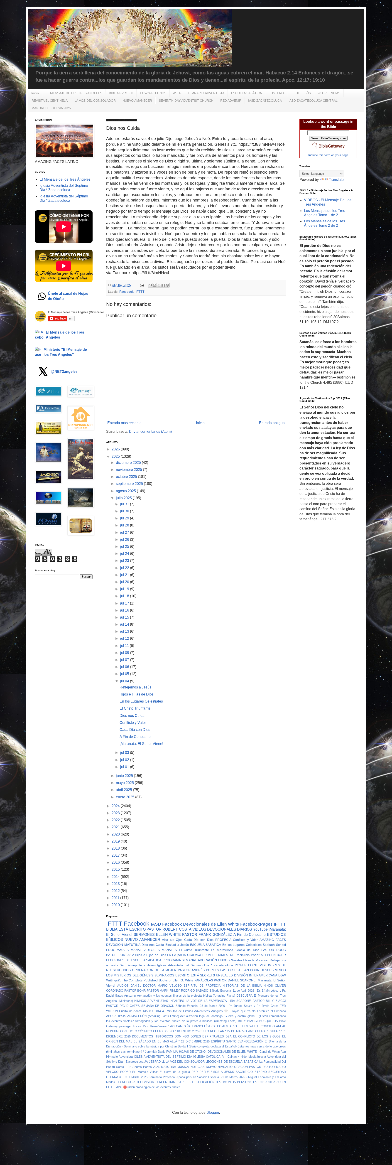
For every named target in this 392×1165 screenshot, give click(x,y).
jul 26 (125, 539)
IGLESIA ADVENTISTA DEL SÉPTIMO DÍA (163, 1056)
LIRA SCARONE (239, 1001)
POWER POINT (246, 965)
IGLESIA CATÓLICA (206, 1056)
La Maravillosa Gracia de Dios (235, 950)
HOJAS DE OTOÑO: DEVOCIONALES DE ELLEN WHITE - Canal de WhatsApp (232, 1051)
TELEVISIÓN (145, 1082)
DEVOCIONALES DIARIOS (229, 929)
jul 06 (125, 667)
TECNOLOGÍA (125, 1082)
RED (194, 1072)
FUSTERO (276, 93)
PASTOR (255, 1067)
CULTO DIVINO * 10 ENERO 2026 (176, 1031)
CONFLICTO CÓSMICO (136, 1031)
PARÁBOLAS (203, 980)
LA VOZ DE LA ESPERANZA (206, 1001)
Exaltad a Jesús (177, 944)
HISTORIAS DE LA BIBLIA (242, 985)
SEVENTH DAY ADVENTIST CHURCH (186, 100)
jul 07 (125, 660)
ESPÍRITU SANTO (223, 1041)
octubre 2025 (127, 477)
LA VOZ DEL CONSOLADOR (95, 100)
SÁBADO (202, 990)
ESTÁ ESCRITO (131, 929)
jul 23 (125, 561)
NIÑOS (268, 985)
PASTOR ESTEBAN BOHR (239, 970)
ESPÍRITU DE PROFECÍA (202, 985)
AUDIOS (123, 985)
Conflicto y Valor (133, 723)
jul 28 (125, 525)
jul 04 (125, 681)
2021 (116, 827)
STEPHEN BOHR (273, 955)
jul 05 (125, 674)
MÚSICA (183, 1067)
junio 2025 (125, 776)
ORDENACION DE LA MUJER (154, 970)
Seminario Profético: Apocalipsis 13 (172, 1077)
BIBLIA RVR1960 (121, 93)
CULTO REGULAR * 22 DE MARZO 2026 (226, 1031)
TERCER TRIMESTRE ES (173, 1082)
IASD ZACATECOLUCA (265, 100)
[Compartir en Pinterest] (167, 285)
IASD (156, 924)
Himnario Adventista (119, 1056)
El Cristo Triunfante (135, 708)
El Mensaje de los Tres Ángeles (65, 179)
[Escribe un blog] (154, 285)
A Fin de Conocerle (135, 737)
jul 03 (125, 753)
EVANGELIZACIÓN (250, 1041)
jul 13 (125, 631)
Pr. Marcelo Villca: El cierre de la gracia (161, 1072)
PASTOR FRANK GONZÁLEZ (207, 934)
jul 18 (125, 596)
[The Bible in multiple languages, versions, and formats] (328, 150)
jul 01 (125, 767)
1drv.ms (148, 1011)
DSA (228, 1036)
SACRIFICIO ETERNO (251, 1072)
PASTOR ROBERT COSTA (169, 929)
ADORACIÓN (207, 960)
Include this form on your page (328, 155)
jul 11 (125, 646)
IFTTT (140, 291)
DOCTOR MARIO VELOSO (162, 985)
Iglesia (252, 1056)
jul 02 (125, 760)
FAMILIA (172, 1051)
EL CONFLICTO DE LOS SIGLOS (257, 1036)
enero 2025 (125, 797)
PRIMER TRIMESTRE (218, 955)
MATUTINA (168, 1067)
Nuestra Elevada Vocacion (250, 960)
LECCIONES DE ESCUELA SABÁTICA (232, 1061)
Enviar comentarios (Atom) (150, 431)
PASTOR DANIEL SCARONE (234, 980)
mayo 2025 (125, 783)
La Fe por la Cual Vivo (184, 955)
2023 (116, 813)
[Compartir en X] (159, 285)
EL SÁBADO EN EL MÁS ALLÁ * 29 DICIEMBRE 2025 (171, 1041)
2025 (116, 456)
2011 (116, 898)
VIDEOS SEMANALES (160, 950)
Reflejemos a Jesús (135, 687)
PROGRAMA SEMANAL (124, 950)
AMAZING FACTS (273, 939)
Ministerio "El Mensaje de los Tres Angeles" (65, 352)
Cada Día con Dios (135, 730)
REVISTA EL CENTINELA (50, 100)
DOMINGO (182, 1036)
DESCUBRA (244, 995)
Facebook (126, 291)
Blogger (212, 1112)
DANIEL (135, 985)
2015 (116, 869)
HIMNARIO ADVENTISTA (206, 93)
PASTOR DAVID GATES (123, 1006)
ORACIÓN (241, 1067)
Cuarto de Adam (130, 1011)
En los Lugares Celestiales (141, 701)
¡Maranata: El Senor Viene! (141, 744)
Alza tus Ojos (172, 939)
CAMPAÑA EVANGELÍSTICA (196, 1026)
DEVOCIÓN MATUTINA (123, 944)
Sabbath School (274, 944)
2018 (116, 848)
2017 (116, 855)
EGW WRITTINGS (153, 93)
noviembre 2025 (129, 470)
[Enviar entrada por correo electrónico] (141, 285)
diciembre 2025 (129, 463)
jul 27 (125, 532)
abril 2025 (124, 790)
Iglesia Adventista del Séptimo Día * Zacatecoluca (195, 965)
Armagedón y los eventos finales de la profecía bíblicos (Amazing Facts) (185, 1021)
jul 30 (125, 511)
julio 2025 (124, 498)
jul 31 (125, 504)
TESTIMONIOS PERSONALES (236, 1082)
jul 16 (125, 610)
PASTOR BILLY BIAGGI (269, 1001)
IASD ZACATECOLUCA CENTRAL (313, 100)
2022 (116, 820)
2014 (116, 877)
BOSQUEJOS (268, 1021)
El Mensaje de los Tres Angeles (65, 334)
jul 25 (125, 546)
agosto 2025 (126, 491)
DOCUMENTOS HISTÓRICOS (152, 1036)
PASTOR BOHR (135, 990)
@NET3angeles (64, 372)
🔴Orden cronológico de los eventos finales (151, 1087)
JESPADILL (157, 1061)
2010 (116, 905)
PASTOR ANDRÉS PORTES (198, 970)
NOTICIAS (198, 1067)
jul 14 (125, 624)
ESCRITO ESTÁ (187, 975)
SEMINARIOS (164, 975)
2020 (116, 834)
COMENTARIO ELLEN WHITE (238, 1026)
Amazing (130, 995)
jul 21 (125, 575)
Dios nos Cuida (132, 716)
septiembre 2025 (130, 484)
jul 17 (125, 603)
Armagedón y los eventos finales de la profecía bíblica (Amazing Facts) (186, 995)
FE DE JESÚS (301, 93)
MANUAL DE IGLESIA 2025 (51, 108)
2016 (116, 862)
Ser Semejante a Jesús (138, 965)
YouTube (260, 929)
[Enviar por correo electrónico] (150, 285)
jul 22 (125, 568)
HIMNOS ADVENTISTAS (151, 1001)
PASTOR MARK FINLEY (163, 990)
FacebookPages (256, 924)
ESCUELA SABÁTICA (246, 93)
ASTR (177, 93)
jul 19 (125, 589)
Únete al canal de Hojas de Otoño (68, 296)
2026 (116, 449)
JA (146, 1061)
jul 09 (125, 653)
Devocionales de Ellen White (211, 924)
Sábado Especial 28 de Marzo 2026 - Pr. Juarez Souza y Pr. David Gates (227, 1006)
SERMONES (144, 934)
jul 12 (125, 638)
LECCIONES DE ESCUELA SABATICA (133, 960)
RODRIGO (188, 990)
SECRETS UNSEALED (216, 975)
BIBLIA (112, 929)
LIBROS (224, 960)
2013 (116, 884)
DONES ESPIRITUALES (207, 1036)
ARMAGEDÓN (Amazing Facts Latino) (153, 1016)
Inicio (35, 93)
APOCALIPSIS (116, 1016)
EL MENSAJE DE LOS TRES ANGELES (74, 93)
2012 (116, 891)
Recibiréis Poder (247, 955)
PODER (125, 1072)
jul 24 (125, 553)
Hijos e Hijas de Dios (137, 694)
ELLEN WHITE (168, 934)
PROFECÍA (223, 939)
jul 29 (125, 518)
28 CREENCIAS (329, 93)
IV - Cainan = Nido (233, 1056)
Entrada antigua (272, 423)
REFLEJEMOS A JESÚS (216, 1072)
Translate (336, 180)
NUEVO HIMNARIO (219, 1067)
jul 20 (125, 582)
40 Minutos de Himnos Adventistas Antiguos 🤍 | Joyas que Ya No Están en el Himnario (224, 1011)
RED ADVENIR (230, 100)
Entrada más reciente (124, 423)
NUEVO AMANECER (137, 100)
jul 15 (125, 617)
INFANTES (177, 1001)
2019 (116, 841)
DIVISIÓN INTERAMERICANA (255, 975)
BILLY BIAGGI (248, 1021)
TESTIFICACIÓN (203, 1082)
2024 (116, 806)
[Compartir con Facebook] (163, 285)
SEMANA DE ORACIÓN (157, 1006)
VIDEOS (199, 929)
